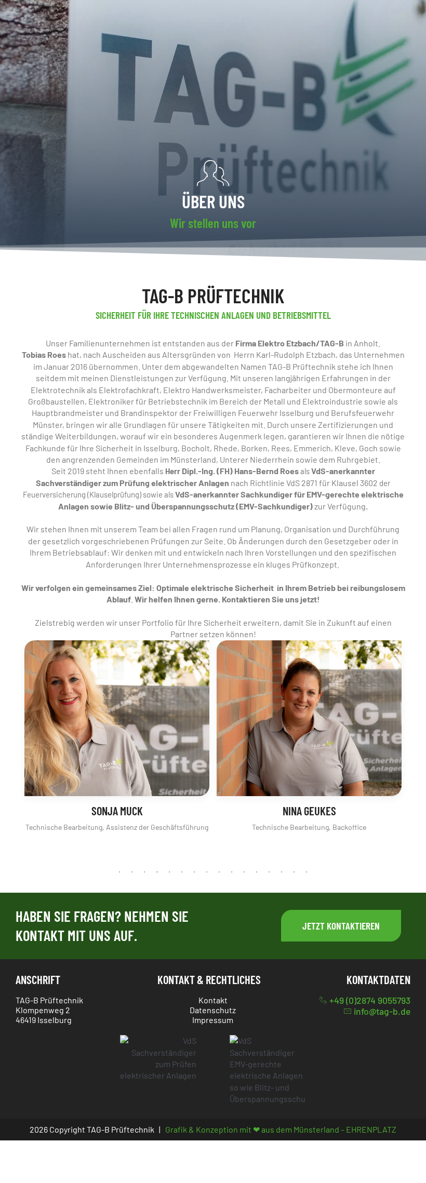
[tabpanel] (117, 737)
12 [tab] (256, 872)
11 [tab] (244, 872)
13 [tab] (269, 872)
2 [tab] (132, 872)
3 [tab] (144, 872)
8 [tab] (207, 872)
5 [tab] (169, 872)
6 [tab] (182, 872)
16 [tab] (306, 872)
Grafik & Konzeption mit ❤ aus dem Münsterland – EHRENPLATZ (280, 1129)
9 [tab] (219, 872)
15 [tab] (294, 872)
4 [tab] (157, 872)
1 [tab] (119, 872)
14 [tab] (281, 872)
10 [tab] (232, 872)
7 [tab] (194, 872)
